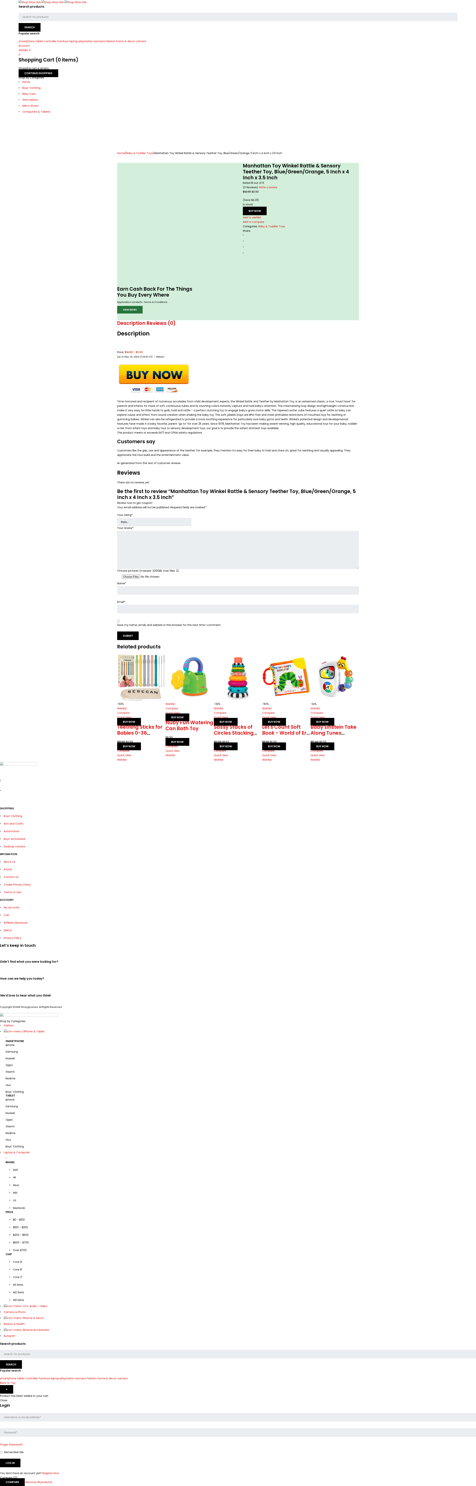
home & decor (125, 41)
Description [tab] (131, 323)
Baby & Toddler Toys (139, 153)
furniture (63, 41)
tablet (39, 41)
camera (141, 41)
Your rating (125, 515)
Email (121, 602)
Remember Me (14, 1452)
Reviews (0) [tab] (161, 323)
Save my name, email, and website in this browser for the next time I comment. (169, 625)
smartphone (27, 41)
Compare (12, 1482)
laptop (73, 41)
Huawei (10, 1058)
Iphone (10, 1045)
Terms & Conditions (155, 302)
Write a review (268, 187)
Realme (10, 1078)
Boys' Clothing (15, 1092)
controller (50, 41)
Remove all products (38, 1482)
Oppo (9, 1065)
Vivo (8, 1085)
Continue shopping (38, 73)
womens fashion (104, 41)
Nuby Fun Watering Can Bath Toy (189, 725)
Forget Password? (11, 1444)
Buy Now (255, 211)
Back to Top (7, 1383)
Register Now (50, 1473)
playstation (85, 41)
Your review (125, 528)
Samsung (12, 1052)
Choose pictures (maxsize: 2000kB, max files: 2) (148, 571)
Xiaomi (10, 1072)
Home (121, 153)
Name (121, 583)
